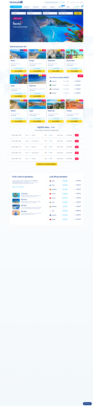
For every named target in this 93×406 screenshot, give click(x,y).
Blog (77, 2)
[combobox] (54, 2)
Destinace (30, 10)
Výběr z (18, 187)
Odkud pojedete (16, 10)
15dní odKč (37, 121)
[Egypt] (18, 79)
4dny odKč (37, 71)
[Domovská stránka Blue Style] (16, 2)
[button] (27, 7)
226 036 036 (76, 6)
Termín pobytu (47, 10)
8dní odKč (18, 71)
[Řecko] (18, 54)
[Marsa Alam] (74, 54)
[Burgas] (37, 54)
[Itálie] (65, 202)
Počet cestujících (63, 10)
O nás (68, 2)
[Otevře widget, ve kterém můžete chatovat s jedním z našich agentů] (87, 403)
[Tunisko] (74, 104)
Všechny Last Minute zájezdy (46, 164)
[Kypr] (65, 211)
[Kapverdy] (37, 79)
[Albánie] (18, 104)
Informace (73, 2)
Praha (53, 127)
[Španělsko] (65, 189)
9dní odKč (37, 96)
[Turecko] (65, 198)
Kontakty (81, 2)
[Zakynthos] (56, 54)
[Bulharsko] (56, 104)
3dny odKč (56, 71)
